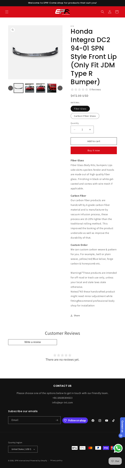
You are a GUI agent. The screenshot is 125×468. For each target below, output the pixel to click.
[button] (6, 11)
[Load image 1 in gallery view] (18, 88)
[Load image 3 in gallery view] (40, 88)
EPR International (22, 460)
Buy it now (94, 150)
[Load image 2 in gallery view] (29, 88)
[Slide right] (60, 88)
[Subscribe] (57, 420)
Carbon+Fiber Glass (85, 115)
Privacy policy (56, 460)
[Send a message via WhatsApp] (118, 448)
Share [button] (77, 315)
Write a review (32, 342)
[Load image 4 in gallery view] (51, 88)
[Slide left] (10, 88)
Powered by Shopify (38, 460)
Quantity (75, 123)
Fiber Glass (80, 108)
